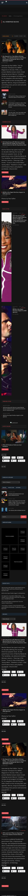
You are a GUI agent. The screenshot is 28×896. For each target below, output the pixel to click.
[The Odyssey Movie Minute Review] (4, 510)
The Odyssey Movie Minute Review (17, 510)
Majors (4, 126)
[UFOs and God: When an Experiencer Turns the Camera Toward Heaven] (4, 95)
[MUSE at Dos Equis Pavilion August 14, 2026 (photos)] (14, 182)
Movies (21, 36)
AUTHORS (18, 487)
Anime (25, 36)
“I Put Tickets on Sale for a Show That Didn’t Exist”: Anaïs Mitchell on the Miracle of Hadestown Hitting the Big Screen (17, 105)
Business (16, 36)
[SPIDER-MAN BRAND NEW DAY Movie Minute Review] (4, 493)
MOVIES (4, 487)
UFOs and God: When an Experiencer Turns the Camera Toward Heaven (17, 96)
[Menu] (2, 2)
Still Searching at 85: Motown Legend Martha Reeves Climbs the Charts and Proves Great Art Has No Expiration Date (14, 143)
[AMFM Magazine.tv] (15, 2)
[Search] (26, 2)
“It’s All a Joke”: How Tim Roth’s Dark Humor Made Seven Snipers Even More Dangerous (17, 114)
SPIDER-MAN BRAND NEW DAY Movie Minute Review (16, 494)
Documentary (6, 817)
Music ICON (11, 487)
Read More (5, 90)
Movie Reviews (6, 743)
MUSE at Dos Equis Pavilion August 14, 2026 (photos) (20, 311)
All (12, 36)
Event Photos (6, 176)
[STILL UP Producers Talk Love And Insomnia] (14, 436)
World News (6, 36)
